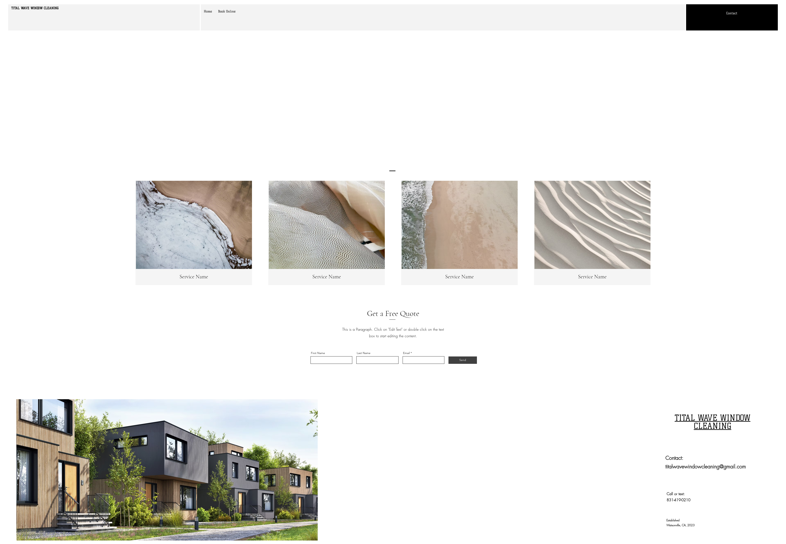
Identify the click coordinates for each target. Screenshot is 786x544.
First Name (318, 353)
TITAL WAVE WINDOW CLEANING (35, 8)
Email (406, 353)
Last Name (363, 353)
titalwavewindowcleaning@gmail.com (705, 466)
